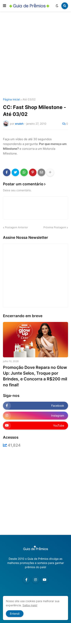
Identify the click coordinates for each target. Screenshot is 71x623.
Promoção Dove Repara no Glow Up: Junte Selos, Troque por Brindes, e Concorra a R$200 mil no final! (35, 376)
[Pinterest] (32, 172)
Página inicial (11, 99)
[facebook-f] (26, 579)
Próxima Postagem (54, 227)
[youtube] (44, 579)
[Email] (41, 172)
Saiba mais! (29, 605)
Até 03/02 (29, 99)
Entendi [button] (15, 613)
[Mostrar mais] (50, 172)
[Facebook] (6, 172)
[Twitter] (15, 172)
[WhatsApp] (24, 172)
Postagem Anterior (16, 227)
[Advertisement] (35, 55)
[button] (4, 5)
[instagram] (35, 579)
